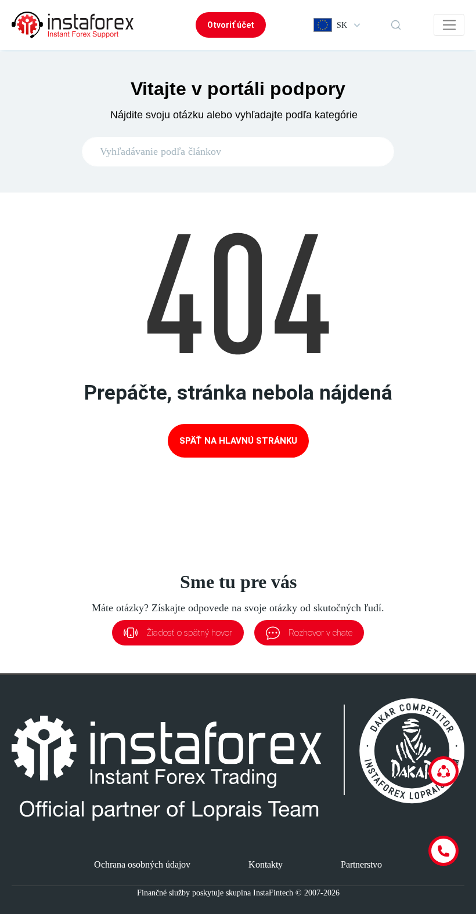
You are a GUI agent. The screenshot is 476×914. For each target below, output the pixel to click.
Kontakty (265, 864)
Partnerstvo (361, 864)
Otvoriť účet (230, 25)
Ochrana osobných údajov (142, 864)
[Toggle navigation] (449, 25)
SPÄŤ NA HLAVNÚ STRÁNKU (238, 441)
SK (342, 25)
